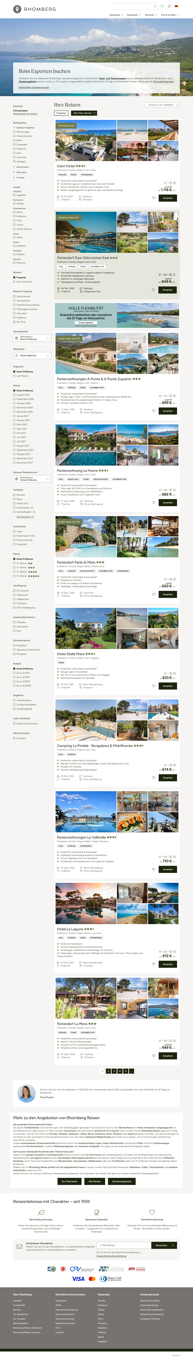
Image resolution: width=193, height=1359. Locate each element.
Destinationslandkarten (151, 1309)
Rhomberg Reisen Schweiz (26, 1332)
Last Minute (22, 376)
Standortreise (23, 300)
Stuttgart (21, 161)
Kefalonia (21, 216)
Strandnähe (22, 626)
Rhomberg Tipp (97, 267)
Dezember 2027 (25, 462)
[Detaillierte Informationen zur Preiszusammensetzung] (174, 183)
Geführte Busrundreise (28, 305)
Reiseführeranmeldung (151, 1314)
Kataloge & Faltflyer (150, 1318)
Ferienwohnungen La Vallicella (81, 837)
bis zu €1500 (23, 673)
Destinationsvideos (149, 1300)
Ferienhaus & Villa (25, 535)
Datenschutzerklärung (67, 1309)
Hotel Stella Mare (70, 654)
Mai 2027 (21, 433)
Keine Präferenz (25, 371)
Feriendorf (22, 544)
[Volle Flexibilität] (117, 315)
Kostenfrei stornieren (27, 723)
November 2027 (25, 458)
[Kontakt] (169, 6)
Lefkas (20, 224)
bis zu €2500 (23, 677)
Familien (21, 495)
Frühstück (22, 603)
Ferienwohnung (24, 540)
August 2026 (23, 394)
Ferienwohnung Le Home (77, 470)
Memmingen (23, 131)
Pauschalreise (23, 296)
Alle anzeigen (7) (25, 516)
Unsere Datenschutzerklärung (111, 1256)
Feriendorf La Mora (72, 1024)
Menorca (21, 262)
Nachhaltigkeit (101, 479)
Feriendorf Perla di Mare (76, 562)
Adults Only (22, 503)
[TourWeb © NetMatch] (176, 1355)
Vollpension (22, 595)
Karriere (17, 1309)
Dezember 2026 (25, 411)
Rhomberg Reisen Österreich (27, 1327)
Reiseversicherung (65, 1318)
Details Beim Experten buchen (34, 87)
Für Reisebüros (20, 1314)
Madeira (21, 254)
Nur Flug (21, 322)
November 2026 (25, 407)
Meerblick (22, 645)
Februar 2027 (23, 420)
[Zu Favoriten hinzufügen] (153, 198)
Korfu (19, 220)
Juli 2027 (21, 441)
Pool (19, 630)
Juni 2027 (22, 437)
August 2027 (23, 445)
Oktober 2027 (24, 454)
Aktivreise (22, 313)
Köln (19, 153)
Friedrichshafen (24, 136)
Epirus (20, 212)
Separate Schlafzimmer (28, 649)
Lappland (21, 195)
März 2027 (22, 424)
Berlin (19, 140)
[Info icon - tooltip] (32, 507)
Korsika (20, 203)
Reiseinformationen (65, 1323)
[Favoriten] (162, 6)
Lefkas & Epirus (24, 229)
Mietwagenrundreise (27, 309)
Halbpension (23, 599)
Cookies (60, 1332)
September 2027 (25, 450)
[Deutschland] (176, 6)
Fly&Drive (21, 317)
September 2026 (25, 399)
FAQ (58, 1327)
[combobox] (136, 6)
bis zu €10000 (24, 685)
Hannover (21, 157)
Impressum (61, 1300)
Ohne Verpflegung (26, 607)
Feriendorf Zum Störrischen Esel (83, 257)
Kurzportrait (19, 1305)
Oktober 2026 (24, 403)
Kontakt (17, 1300)
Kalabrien (21, 245)
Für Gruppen (19, 1318)
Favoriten (21, 738)
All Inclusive (23, 590)
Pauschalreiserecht (65, 1314)
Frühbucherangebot (26, 704)
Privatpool (22, 654)
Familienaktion (24, 700)
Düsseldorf (22, 144)
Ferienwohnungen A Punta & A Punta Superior (94, 379)
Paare (19, 499)
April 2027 (22, 428)
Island (19, 237)
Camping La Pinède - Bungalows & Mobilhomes (95, 745)
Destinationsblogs (149, 1305)
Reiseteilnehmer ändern (25, 113)
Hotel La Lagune (70, 929)
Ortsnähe (21, 622)
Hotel (19, 531)
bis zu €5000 (23, 681)
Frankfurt (21, 148)
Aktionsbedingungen (163, 81)
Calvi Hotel (66, 166)
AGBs (58, 1305)
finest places (23, 507)
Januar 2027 (23, 416)
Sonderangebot (24, 708)
